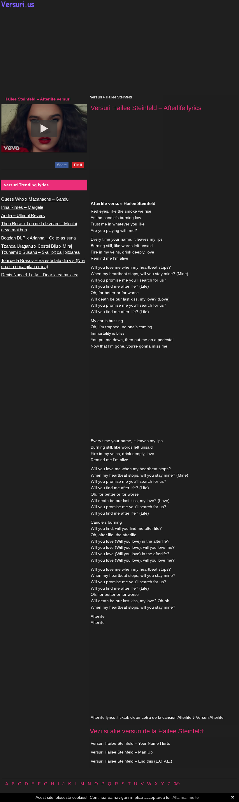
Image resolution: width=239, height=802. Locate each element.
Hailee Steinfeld (119, 97)
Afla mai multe (186, 797)
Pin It (78, 165)
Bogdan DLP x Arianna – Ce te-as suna (38, 237)
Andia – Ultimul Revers (23, 215)
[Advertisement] (119, 51)
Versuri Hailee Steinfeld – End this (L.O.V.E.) (131, 761)
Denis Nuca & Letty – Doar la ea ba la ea (39, 274)
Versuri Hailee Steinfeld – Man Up (122, 752)
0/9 (177, 783)
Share (62, 165)
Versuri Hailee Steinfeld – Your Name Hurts (130, 743)
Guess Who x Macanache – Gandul (35, 199)
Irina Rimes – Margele (22, 207)
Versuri (96, 97)
